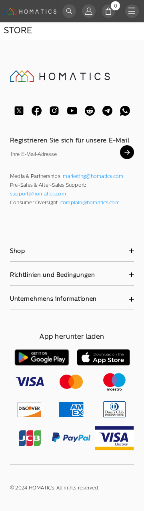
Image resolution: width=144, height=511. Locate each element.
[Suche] (69, 11)
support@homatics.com (38, 194)
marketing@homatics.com (93, 176)
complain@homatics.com (90, 202)
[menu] (132, 11)
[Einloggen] (89, 11)
